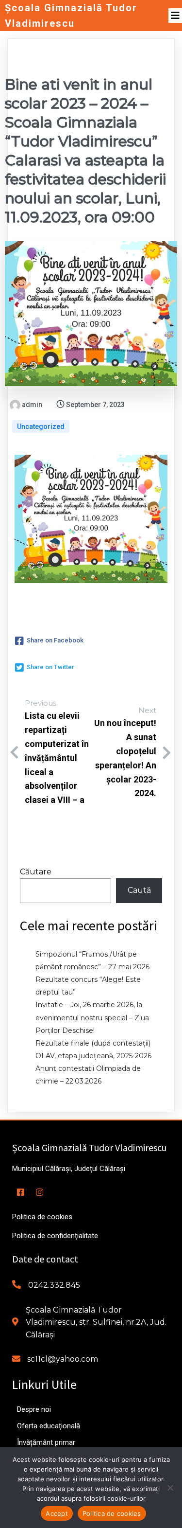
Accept (57, 1513)
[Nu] (170, 1487)
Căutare (35, 871)
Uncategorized (41, 426)
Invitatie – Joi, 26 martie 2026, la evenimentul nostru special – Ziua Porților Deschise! (92, 1017)
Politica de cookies (112, 1513)
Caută (139, 890)
